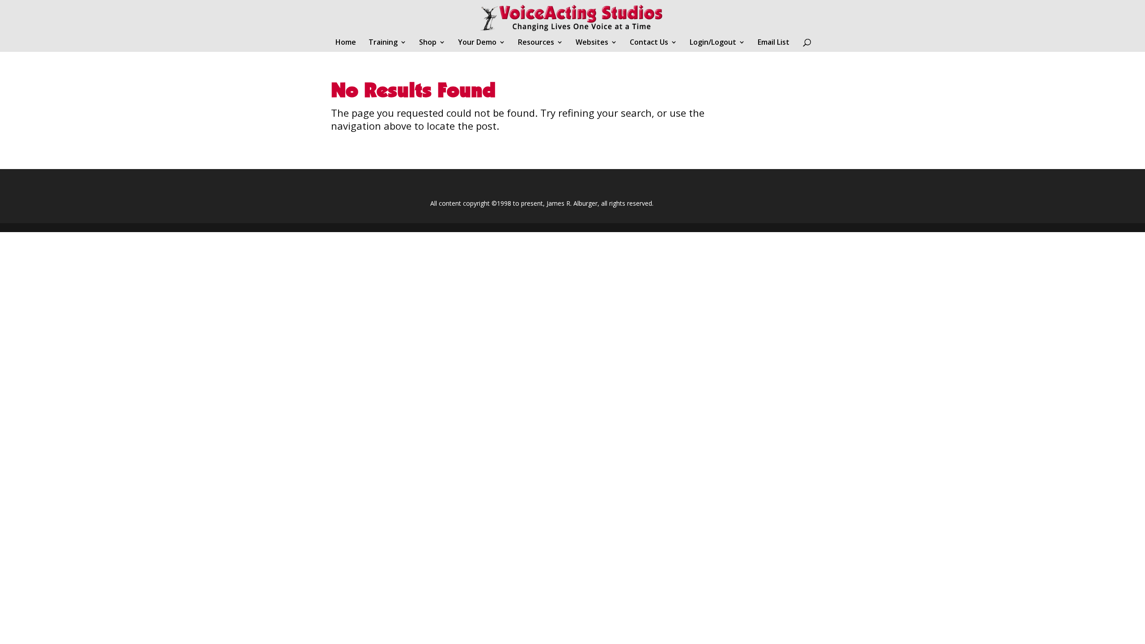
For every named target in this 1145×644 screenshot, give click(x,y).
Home (345, 43)
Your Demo (477, 43)
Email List (773, 43)
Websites (592, 43)
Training (383, 43)
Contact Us (649, 43)
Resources (536, 43)
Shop (428, 43)
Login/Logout (713, 43)
